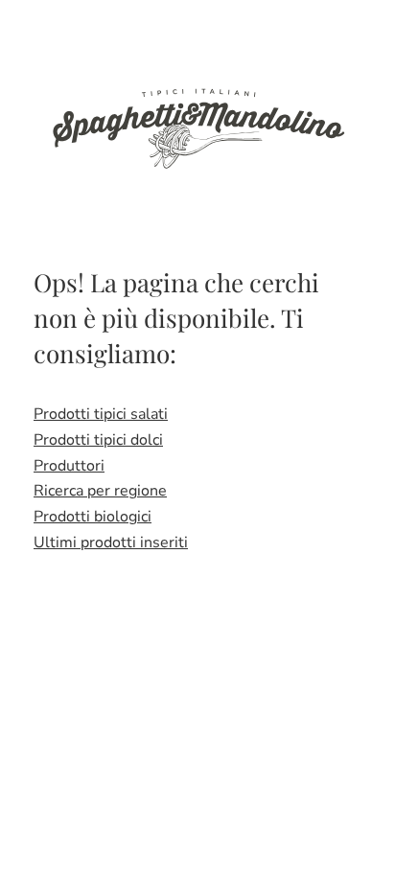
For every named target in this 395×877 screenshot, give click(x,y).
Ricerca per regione (100, 490)
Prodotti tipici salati (101, 414)
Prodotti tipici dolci (98, 439)
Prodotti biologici (92, 516)
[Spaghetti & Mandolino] (197, 126)
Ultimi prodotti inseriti (111, 542)
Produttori (69, 465)
